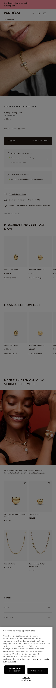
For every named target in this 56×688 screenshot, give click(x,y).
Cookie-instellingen (26, 679)
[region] (26, 657)
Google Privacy (9, 662)
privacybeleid (43, 659)
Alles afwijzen (38, 671)
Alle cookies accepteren (15, 669)
